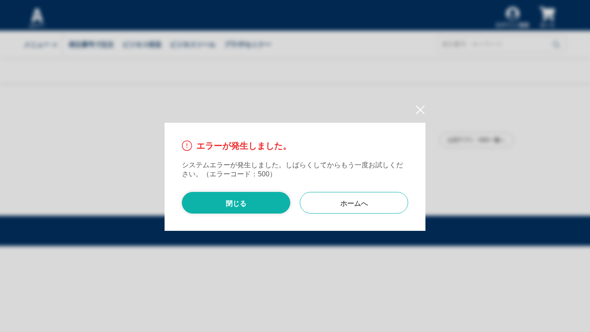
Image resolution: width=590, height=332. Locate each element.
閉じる (236, 203)
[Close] (417, 110)
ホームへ (354, 203)
